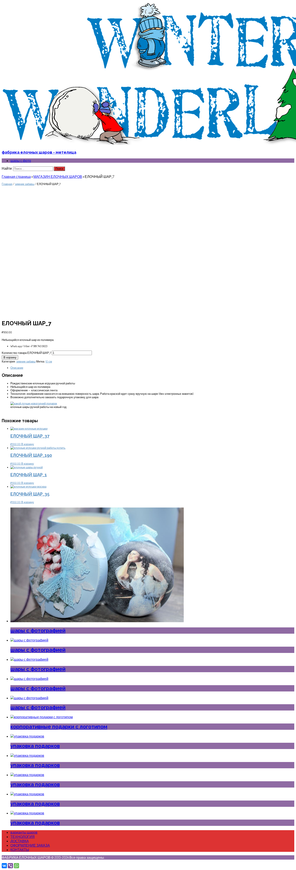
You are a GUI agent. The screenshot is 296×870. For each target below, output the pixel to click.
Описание (16, 367)
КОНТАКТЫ (19, 849)
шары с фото (20, 160)
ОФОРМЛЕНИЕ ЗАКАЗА (30, 845)
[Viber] (10, 865)
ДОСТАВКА (19, 841)
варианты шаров (23, 832)
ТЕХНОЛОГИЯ (22, 837)
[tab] (152, 367)
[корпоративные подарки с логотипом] (41, 717)
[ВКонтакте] (4, 865)
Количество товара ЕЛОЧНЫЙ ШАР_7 (26, 352)
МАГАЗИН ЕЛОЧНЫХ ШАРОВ (57, 176)
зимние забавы (24, 184)
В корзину (9, 357)
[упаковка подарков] (27, 736)
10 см (49, 361)
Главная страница (16, 176)
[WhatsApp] (16, 865)
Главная (7, 184)
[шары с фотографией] (97, 621)
